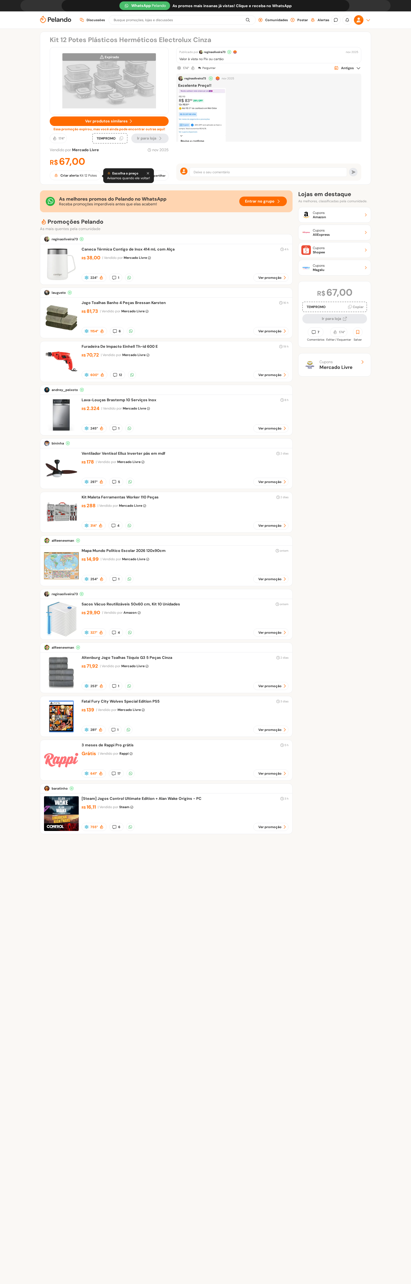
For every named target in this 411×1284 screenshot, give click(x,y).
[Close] (148, 173)
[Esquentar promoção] (193, 68)
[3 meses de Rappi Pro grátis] (61, 776)
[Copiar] (121, 138)
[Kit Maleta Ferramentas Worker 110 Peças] (61, 528)
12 (120, 375)
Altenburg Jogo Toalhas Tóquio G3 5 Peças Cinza (127, 657)
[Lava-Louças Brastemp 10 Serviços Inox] (61, 431)
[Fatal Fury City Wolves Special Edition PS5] (61, 732)
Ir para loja (331, 318)
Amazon (130, 612)
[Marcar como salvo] (357, 332)
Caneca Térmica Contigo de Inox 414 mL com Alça (128, 249)
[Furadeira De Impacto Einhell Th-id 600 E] (61, 377)
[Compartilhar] (129, 278)
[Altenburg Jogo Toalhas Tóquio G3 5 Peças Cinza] (61, 688)
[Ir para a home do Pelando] (55, 20)
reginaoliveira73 (214, 52)
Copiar (358, 307)
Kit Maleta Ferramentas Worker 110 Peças (120, 497)
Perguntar (208, 68)
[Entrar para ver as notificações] (347, 20)
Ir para (146, 138)
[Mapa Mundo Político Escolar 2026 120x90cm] (61, 581)
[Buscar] (248, 20)
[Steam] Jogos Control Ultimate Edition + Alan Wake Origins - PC (141, 798)
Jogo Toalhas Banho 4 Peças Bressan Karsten (124, 302)
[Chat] (336, 20)
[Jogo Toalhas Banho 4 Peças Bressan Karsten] (61, 333)
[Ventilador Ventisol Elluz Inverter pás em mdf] (61, 484)
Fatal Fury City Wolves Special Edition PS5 (121, 701)
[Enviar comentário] (353, 172)
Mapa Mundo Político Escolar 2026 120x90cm (124, 550)
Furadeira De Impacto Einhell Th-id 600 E (120, 346)
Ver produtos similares (106, 121)
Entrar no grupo (259, 201)
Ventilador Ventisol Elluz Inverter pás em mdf (123, 453)
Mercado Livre (85, 149)
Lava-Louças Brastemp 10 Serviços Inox (119, 399)
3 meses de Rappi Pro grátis (108, 745)
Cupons (335, 365)
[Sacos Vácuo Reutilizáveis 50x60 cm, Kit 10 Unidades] (61, 635)
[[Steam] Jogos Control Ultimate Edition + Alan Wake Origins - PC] (61, 829)
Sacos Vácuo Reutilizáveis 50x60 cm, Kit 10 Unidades (131, 604)
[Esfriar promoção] (179, 68)
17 (119, 773)
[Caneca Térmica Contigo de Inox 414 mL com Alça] (61, 280)
